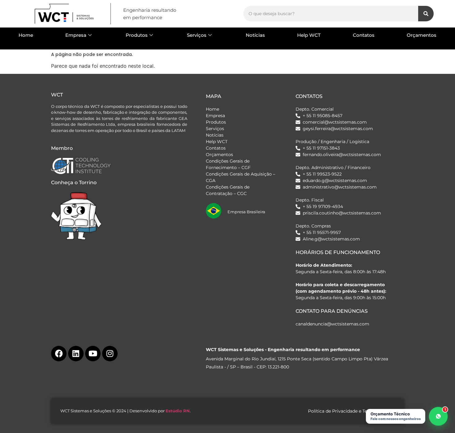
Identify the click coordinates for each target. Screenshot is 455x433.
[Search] (426, 13)
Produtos (137, 35)
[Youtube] (93, 353)
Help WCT (309, 35)
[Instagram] (110, 353)
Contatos (364, 35)
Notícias (255, 35)
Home (26, 35)
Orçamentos (421, 35)
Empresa (75, 35)
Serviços (196, 35)
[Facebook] (59, 353)
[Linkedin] (76, 353)
